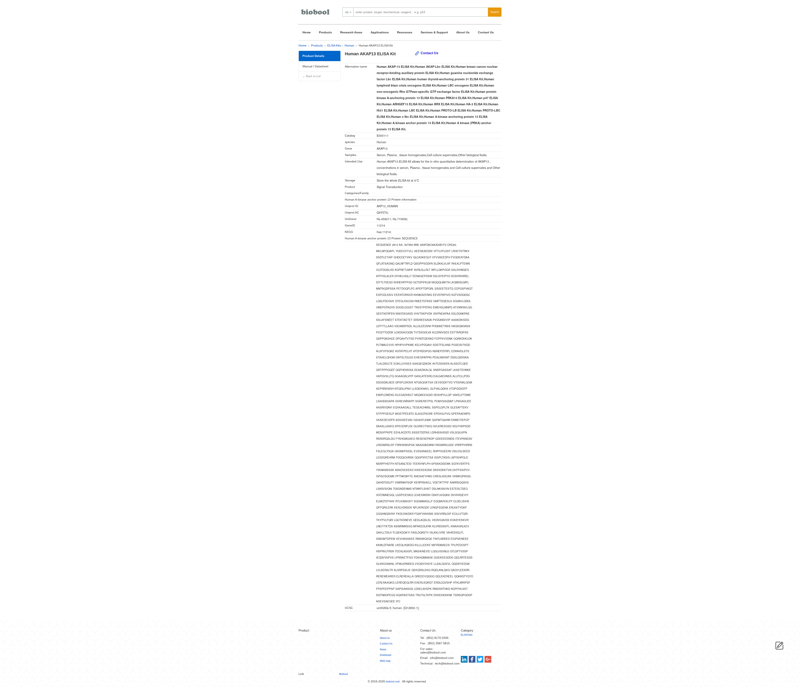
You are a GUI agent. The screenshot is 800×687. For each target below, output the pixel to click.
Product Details (313, 56)
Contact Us (486, 32)
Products (325, 32)
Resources (404, 32)
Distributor (385, 655)
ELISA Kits (334, 45)
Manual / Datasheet (315, 66)
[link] (465, 659)
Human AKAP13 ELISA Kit (376, 45)
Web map (385, 660)
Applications (380, 32)
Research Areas (351, 32)
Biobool (343, 674)
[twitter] (480, 659)
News (383, 649)
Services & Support (434, 32)
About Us (463, 32)
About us (385, 638)
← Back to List (311, 76)
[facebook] (472, 659)
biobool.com (393, 681)
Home (306, 32)
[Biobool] (316, 13)
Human (349, 45)
